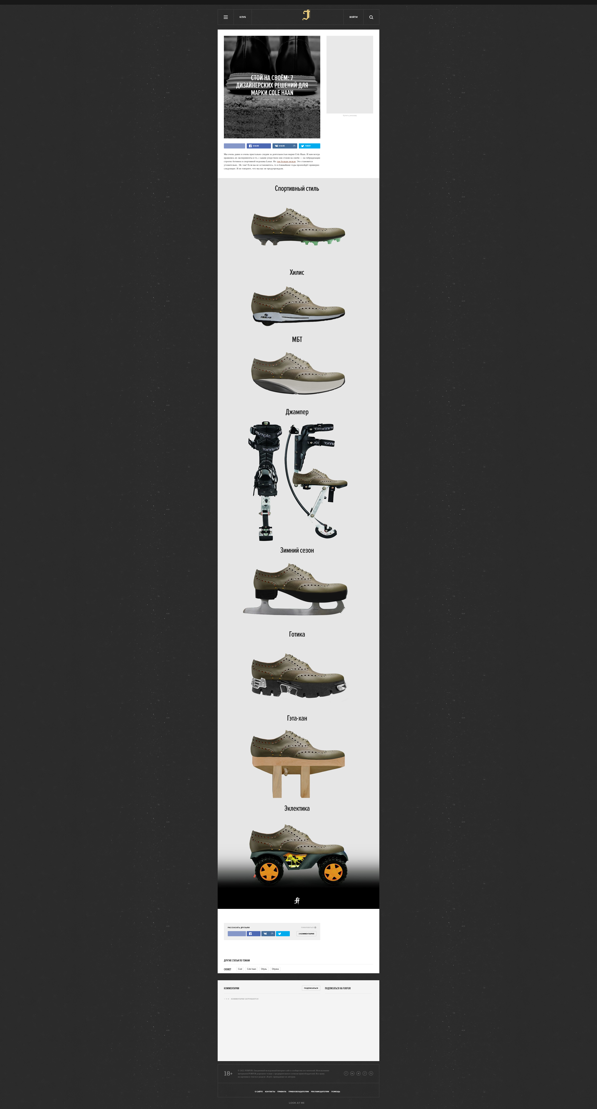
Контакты (270, 1091)
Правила (281, 1091)
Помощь (335, 1091)
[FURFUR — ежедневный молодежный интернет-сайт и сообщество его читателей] (298, 17)
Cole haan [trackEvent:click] (251, 969)
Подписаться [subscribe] (311, 988)
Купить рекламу (350, 115)
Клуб (243, 17)
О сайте (259, 1091)
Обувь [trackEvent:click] (264, 969)
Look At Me (296, 1103)
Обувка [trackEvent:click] (275, 969)
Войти (353, 17)
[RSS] (371, 1073)
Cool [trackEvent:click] (240, 969)
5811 (283, 99)
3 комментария (306, 934)
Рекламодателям (320, 1091)
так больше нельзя (286, 161)
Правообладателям (299, 1091)
